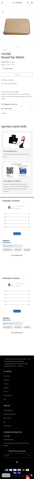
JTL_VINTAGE (14, 475)
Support (5, 387)
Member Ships (7, 395)
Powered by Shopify (21, 475)
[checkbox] (27, 249)
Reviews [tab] (6, 241)
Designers (6, 380)
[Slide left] (13, 47)
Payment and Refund (9, 414)
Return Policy (7, 418)
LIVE (4, 399)
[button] (2, 3)
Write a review (17, 233)
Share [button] (5, 113)
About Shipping (7, 410)
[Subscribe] (28, 456)
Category (6, 384)
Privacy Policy (7, 426)
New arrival (6, 376)
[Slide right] (21, 47)
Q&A (4, 422)
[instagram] (28, 477)
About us (6, 391)
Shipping (3, 64)
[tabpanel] (17, 259)
